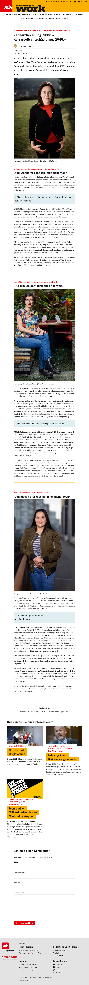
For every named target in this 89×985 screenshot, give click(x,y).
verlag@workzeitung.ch (27, 970)
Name (16, 862)
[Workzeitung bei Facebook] (75, 1)
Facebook (59, 964)
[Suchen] (84, 7)
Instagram (59, 970)
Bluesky (59, 967)
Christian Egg (25, 45)
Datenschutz (23, 980)
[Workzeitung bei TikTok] (86, 1)
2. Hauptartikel (21, 53)
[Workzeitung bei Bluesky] (78, 1)
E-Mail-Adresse (20, 872)
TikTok (57, 972)
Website (17, 882)
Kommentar (19, 893)
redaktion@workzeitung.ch (28, 967)
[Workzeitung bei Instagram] (82, 1)
